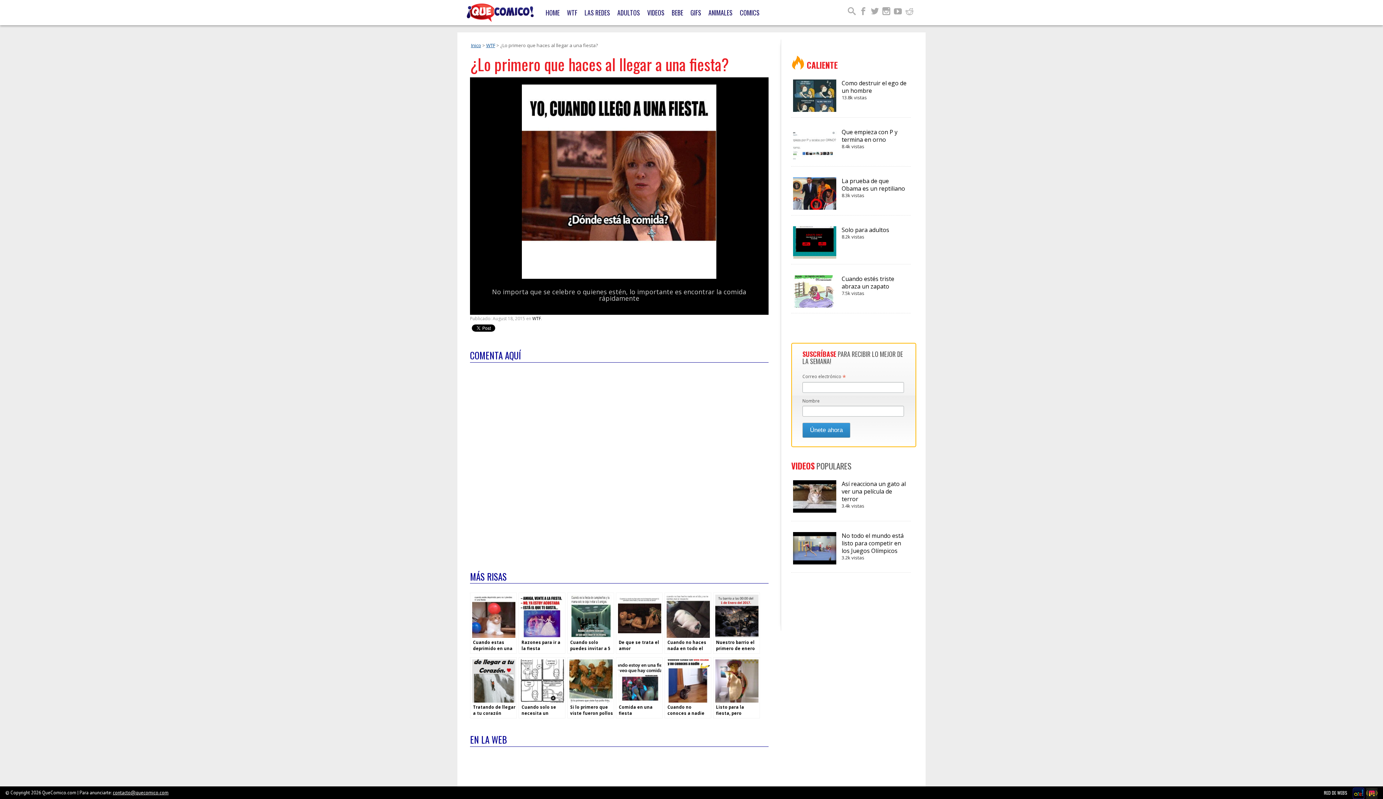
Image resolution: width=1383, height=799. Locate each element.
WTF (572, 12)
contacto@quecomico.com (141, 793)
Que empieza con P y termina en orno (870, 139)
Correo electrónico (824, 377)
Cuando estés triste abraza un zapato (868, 285)
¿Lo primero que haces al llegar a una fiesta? (599, 64)
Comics (750, 12)
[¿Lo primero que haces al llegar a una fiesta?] (619, 277)
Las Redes (597, 12)
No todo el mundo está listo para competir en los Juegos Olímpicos (873, 546)
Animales (720, 12)
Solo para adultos (865, 233)
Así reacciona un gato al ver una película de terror (874, 494)
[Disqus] (619, 462)
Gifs (695, 12)
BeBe (677, 12)
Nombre (811, 401)
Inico (476, 45)
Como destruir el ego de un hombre (874, 90)
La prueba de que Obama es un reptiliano (873, 188)
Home (553, 12)
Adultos (628, 12)
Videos (655, 12)
